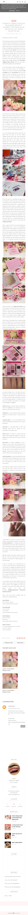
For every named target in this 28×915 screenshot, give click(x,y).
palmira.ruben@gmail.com (14, 794)
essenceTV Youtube (7, 628)
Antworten (23, 726)
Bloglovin (14, 806)
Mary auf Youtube (6, 617)
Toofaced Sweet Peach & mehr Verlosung (17, 825)
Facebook (8, 806)
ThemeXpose (17, 913)
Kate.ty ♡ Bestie (8, 895)
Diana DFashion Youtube (8, 602)
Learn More (12, 10)
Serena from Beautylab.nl (13, 56)
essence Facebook (7, 629)
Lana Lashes (7, 880)
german (11, 37)
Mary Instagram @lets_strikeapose (10, 621)
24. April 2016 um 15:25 (14, 708)
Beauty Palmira (11, 33)
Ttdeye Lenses (8, 887)
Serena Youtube (6, 609)
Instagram (20, 806)
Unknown (11, 706)
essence (14, 20)
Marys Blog (5, 619)
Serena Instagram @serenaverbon (10, 612)
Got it (18, 10)
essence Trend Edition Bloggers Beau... (8, 669)
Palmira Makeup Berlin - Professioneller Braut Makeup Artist (17, 817)
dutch (15, 37)
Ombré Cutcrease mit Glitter (17, 834)
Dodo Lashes (7, 883)
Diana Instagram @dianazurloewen (10, 603)
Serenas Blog (5, 610)
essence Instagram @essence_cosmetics (11, 626)
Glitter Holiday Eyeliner (17, 842)
